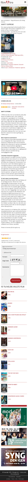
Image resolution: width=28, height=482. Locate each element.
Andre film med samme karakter (18, 107)
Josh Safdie (10, 63)
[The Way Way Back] (4, 373)
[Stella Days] (4, 361)
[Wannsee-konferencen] (4, 338)
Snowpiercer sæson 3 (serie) (16, 396)
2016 (9, 295)
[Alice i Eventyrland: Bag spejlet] (4, 315)
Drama (7, 55)
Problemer (17, 67)
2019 (9, 353)
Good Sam (10, 350)
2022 (9, 341)
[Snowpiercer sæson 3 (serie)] (4, 396)
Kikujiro (10, 303)
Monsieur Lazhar (12, 327)
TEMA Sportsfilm (18, 55)
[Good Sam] (4, 350)
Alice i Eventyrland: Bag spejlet (17, 315)
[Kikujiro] (4, 303)
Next (25, 11)
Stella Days (11, 361)
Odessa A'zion (9, 66)
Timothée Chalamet (13, 64)
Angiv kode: (5, 261)
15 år (6, 61)
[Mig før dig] (4, 292)
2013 (9, 376)
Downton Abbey (12, 384)
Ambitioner (11, 67)
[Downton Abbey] (4, 384)
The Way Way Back (13, 373)
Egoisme (23, 67)
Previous (3, 11)
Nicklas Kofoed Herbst (8, 104)
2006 (9, 306)
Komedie (12, 55)
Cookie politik (23, 472)
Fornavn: (4, 257)
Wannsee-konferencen (14, 338)
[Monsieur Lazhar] (4, 327)
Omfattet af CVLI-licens (7, 60)
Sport (6, 67)
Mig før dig (11, 292)
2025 (10, 57)
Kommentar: (5, 267)
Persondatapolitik (15, 474)
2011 (9, 330)
